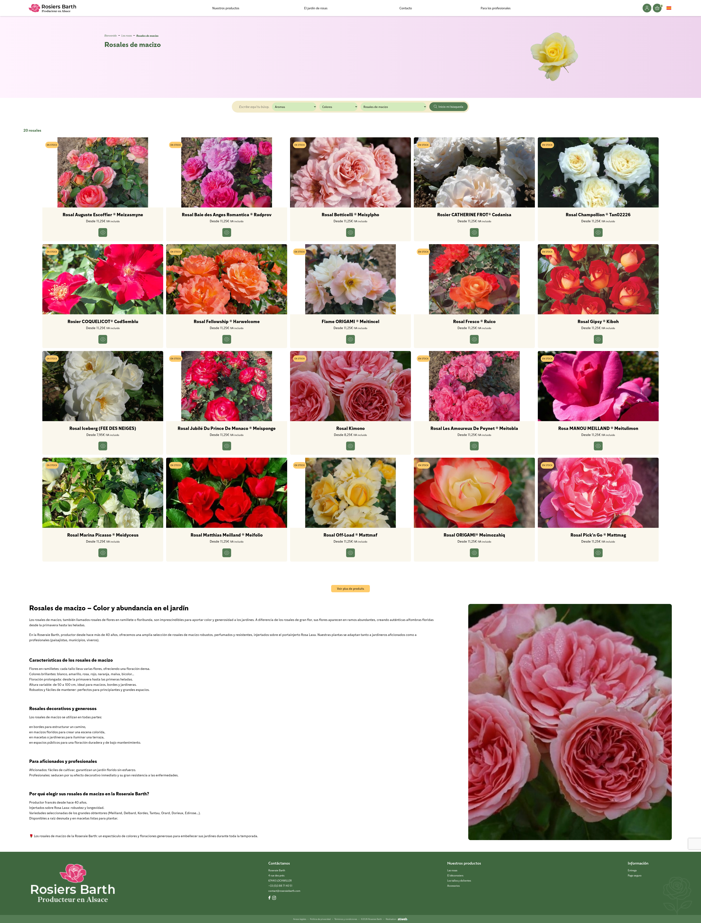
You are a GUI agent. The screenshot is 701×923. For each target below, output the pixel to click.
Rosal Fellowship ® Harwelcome (227, 321)
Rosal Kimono (350, 428)
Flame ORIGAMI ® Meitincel (350, 321)
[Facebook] (269, 898)
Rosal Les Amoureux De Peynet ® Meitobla (474, 428)
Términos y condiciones (345, 919)
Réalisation (391, 919)
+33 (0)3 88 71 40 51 (280, 885)
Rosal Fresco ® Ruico (474, 321)
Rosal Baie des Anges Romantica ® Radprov (226, 214)
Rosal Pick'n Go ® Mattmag (598, 534)
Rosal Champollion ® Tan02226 (598, 214)
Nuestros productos (225, 8)
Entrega (632, 870)
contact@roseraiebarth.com (284, 891)
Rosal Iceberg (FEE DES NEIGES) (102, 428)
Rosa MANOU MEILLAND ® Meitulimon (598, 428)
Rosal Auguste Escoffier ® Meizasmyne (103, 214)
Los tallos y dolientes (459, 880)
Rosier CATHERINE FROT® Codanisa (474, 214)
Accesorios (453, 885)
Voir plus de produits (350, 588)
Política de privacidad (320, 919)
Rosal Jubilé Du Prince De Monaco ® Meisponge (227, 428)
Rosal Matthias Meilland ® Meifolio (227, 534)
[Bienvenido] (52, 8)
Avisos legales (299, 919)
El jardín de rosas (315, 8)
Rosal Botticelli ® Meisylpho (350, 214)
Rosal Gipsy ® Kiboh (598, 321)
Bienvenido (110, 35)
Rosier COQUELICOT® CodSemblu (103, 321)
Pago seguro (634, 875)
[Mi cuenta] (647, 8)
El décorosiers (455, 875)
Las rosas (126, 35)
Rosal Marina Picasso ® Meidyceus (103, 534)
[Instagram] (274, 898)
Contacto (405, 8)
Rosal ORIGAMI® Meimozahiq (474, 534)
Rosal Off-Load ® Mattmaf (350, 534)
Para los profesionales (496, 8)
